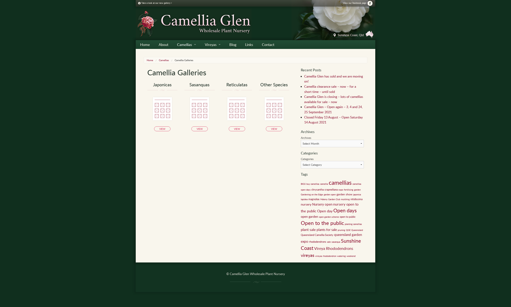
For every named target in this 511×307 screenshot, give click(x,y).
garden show (344, 194)
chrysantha (317, 189)
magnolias (314, 199)
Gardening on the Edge (312, 194)
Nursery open (322, 204)
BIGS (303, 184)
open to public (348, 217)
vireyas (307, 255)
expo (341, 189)
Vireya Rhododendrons (333, 248)
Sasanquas (199, 84)
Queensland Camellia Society (317, 235)
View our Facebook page (355, 2)
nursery (306, 204)
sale (329, 241)
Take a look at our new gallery (156, 2)
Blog (232, 44)
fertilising (348, 189)
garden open (330, 194)
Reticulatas (237, 84)
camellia (324, 184)
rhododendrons (317, 241)
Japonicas (162, 84)
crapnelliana (331, 189)
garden (357, 189)
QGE (348, 230)
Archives (306, 138)
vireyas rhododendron (325, 256)
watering (341, 256)
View (162, 128)
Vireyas (211, 44)
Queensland (357, 230)
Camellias (184, 44)
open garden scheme (329, 217)
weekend (351, 256)
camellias (340, 182)
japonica (357, 194)
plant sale (308, 229)
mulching (345, 199)
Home (145, 44)
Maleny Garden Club (330, 199)
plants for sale (327, 229)
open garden (309, 216)
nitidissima (356, 199)
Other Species (274, 84)
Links (249, 44)
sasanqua (336, 241)
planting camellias (353, 224)
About (163, 44)
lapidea (304, 199)
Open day (325, 211)
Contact (268, 44)
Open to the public (322, 223)
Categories (307, 159)
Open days (345, 210)
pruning (341, 230)
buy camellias (312, 184)
